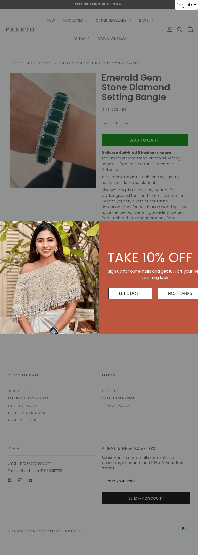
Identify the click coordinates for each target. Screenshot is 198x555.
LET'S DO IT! (130, 293)
